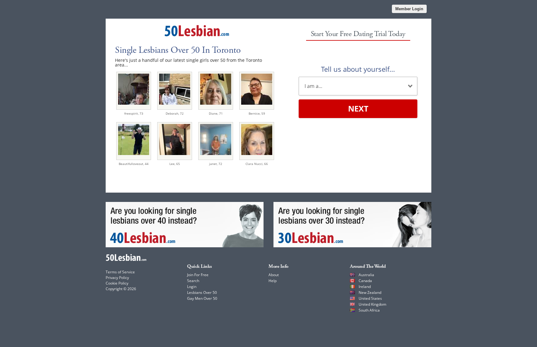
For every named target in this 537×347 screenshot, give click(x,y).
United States (370, 298)
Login (191, 286)
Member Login (409, 9)
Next (358, 108)
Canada (365, 280)
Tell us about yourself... (358, 69)
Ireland (365, 286)
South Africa (369, 310)
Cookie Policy (117, 283)
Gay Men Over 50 (202, 298)
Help (272, 280)
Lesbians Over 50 (202, 292)
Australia (366, 274)
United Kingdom (372, 304)
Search (193, 280)
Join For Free (198, 274)
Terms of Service (120, 272)
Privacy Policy (117, 277)
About (273, 274)
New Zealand (370, 292)
